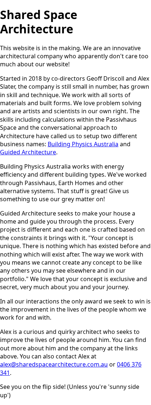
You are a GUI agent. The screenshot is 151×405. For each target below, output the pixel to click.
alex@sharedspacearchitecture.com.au (54, 364)
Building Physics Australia (83, 144)
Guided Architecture (28, 152)
